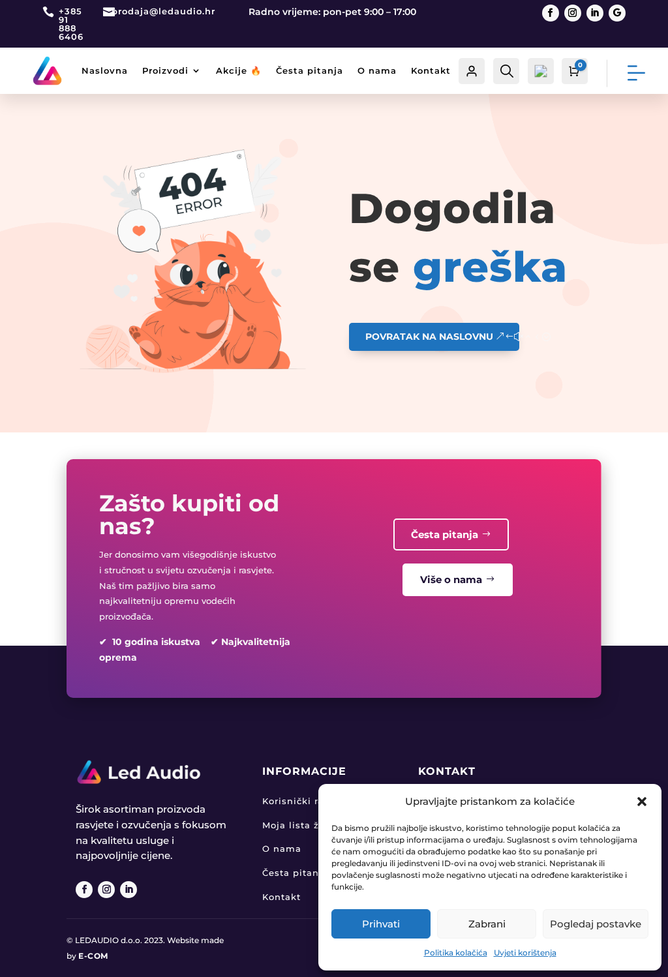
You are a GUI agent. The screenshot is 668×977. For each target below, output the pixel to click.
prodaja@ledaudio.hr (163, 11)
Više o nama (451, 579)
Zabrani (487, 924)
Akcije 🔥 (239, 70)
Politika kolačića (455, 952)
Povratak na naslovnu (429, 336)
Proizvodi (165, 70)
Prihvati (381, 924)
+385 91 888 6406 (71, 24)
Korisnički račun (302, 801)
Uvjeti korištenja (525, 952)
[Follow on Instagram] (572, 13)
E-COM (93, 956)
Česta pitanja (309, 70)
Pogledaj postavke (595, 924)
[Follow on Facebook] (550, 13)
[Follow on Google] (617, 13)
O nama (377, 70)
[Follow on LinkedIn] (594, 13)
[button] (641, 801)
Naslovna (105, 70)
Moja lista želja (299, 825)
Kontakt (431, 70)
